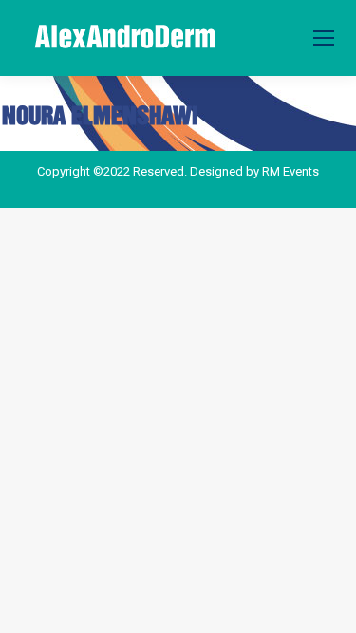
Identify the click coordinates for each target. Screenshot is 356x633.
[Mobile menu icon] (323, 38)
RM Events (290, 171)
